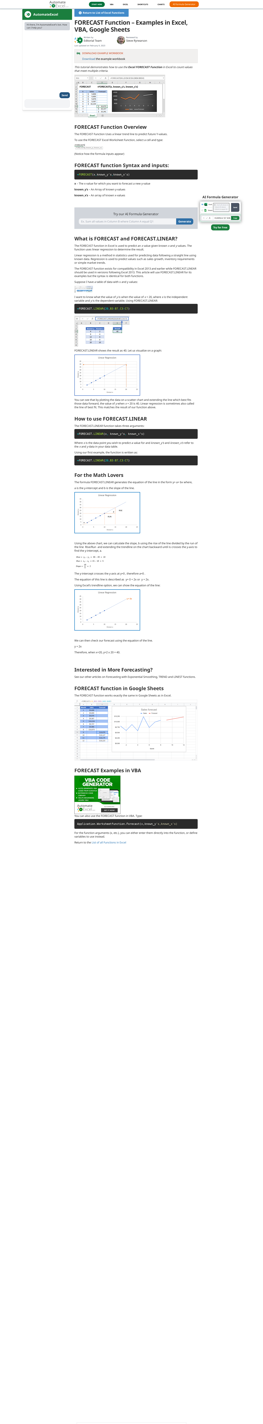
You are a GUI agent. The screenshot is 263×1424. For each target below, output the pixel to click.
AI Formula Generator (184, 4)
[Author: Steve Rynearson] (121, 40)
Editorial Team (93, 40)
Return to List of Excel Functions (103, 13)
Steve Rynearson (136, 40)
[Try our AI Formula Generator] (220, 211)
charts (161, 4)
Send (65, 95)
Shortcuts (143, 4)
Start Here (97, 4)
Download (88, 59)
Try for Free (220, 227)
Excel (125, 4)
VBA (111, 4)
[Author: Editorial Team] (78, 40)
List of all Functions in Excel (109, 842)
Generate (184, 221)
